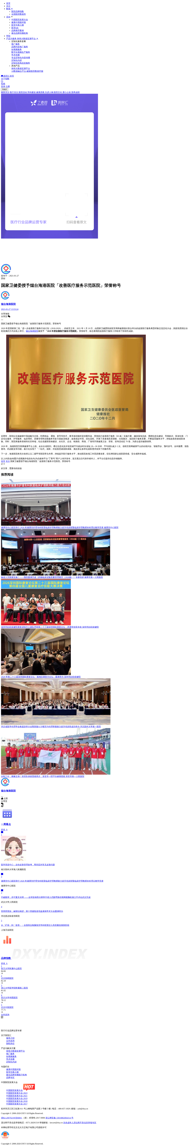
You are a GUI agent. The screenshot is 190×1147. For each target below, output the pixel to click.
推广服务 (10, 1054)
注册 (8, 86)
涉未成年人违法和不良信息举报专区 (79, 1123)
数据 (8, 9)
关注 (8, 6)
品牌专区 (10, 1077)
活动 (8, 17)
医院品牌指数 (17, 11)
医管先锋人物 (17, 25)
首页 (8, 3)
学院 (8, 36)
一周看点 (6, 824)
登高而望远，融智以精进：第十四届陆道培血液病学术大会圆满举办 (32, 911)
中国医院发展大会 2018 (16, 1101)
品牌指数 (6, 958)
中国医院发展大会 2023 (16, 1093)
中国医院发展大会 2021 (16, 1096)
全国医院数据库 (18, 14)
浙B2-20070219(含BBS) (11, 1118)
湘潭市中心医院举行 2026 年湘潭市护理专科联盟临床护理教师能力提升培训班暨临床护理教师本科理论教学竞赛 (52, 881)
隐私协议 (10, 1043)
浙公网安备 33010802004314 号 (59, 1118)
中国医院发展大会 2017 (16, 1104)
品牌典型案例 (17, 30)
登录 (3, 86)
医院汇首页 (8, 76)
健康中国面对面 (18, 22)
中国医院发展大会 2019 (16, 1098)
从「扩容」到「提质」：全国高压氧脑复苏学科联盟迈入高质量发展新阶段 (35, 925)
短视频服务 (11, 1056)
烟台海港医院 (32, 331)
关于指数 (5, 79)
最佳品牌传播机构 (19, 33)
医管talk (14, 28)
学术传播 (10, 1059)
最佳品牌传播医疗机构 (16, 1075)
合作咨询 (10, 1041)
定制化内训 (11, 1062)
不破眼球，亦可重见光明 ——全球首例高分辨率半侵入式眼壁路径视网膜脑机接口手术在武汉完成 (45, 897)
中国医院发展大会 (19, 19)
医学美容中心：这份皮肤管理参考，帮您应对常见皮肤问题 (28, 865)
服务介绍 (10, 1038)
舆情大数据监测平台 (15, 1051)
